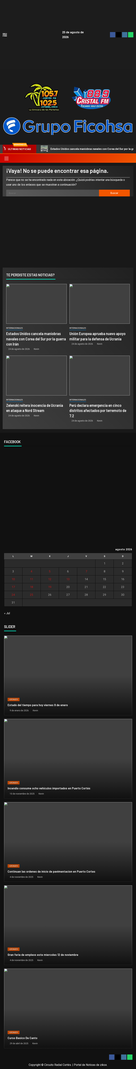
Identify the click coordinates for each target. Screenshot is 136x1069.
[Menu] (6, 158)
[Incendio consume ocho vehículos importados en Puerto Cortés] (68, 759)
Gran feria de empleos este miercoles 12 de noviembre (43, 955)
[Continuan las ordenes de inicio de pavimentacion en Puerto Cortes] (68, 842)
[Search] (130, 158)
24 (13, 594)
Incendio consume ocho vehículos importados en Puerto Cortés (49, 788)
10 (13, 579)
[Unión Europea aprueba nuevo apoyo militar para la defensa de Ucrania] (99, 304)
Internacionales (14, 328)
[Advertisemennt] (68, 126)
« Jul (7, 613)
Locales (13, 699)
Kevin (36, 349)
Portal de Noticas (84, 1065)
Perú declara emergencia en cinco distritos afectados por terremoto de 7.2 (97, 410)
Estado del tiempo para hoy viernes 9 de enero (38, 705)
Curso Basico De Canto (22, 1038)
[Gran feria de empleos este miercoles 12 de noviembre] (68, 925)
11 (31, 579)
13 (68, 579)
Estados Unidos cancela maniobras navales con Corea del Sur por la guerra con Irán (36, 338)
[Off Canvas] (5, 34)
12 (49, 579)
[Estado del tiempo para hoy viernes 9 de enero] (68, 675)
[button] (6, 158)
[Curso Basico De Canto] (68, 1008)
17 (13, 587)
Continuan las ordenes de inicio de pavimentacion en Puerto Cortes (51, 871)
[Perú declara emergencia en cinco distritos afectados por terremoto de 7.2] (99, 375)
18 (31, 587)
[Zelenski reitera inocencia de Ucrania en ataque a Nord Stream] (36, 375)
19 (49, 587)
